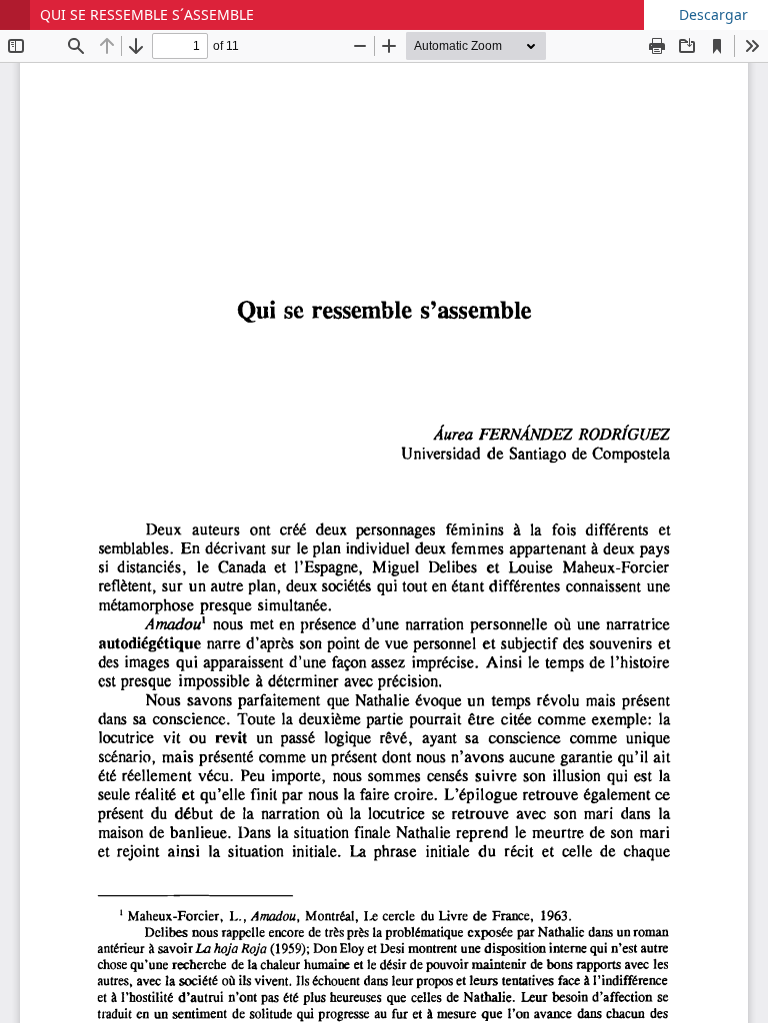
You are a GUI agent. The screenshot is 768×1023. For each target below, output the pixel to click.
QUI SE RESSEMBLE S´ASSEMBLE (147, 14)
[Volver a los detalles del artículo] (15, 15)
